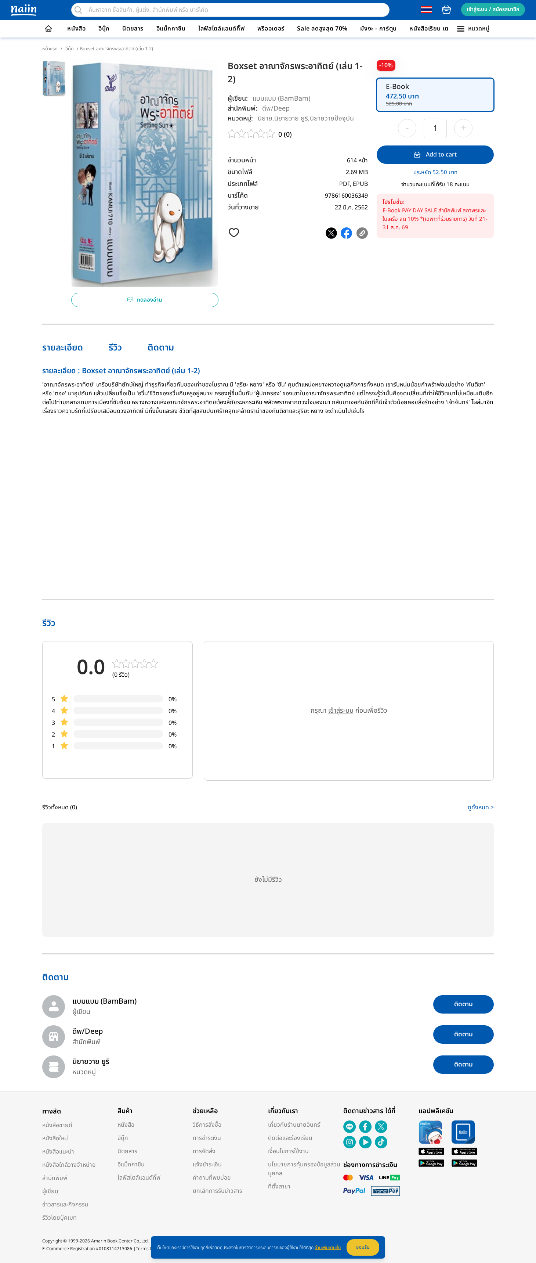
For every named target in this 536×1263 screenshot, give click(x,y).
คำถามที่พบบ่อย (212, 1177)
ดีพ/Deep (276, 108)
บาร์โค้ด (238, 196)
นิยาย (265, 118)
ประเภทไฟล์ (243, 184)
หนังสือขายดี (57, 1125)
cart (446, 9)
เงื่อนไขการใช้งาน (288, 1151)
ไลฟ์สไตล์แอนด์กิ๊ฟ (221, 29)
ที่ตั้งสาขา (279, 1186)
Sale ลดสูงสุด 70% (322, 29)
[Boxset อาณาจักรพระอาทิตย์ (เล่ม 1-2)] (331, 233)
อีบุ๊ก (104, 29)
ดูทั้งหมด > (481, 807)
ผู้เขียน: (238, 99)
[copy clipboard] (362, 233)
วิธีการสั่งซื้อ (207, 1124)
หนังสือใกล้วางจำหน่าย (69, 1165)
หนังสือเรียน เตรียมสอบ (440, 29)
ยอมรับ (363, 1247)
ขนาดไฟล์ (240, 172)
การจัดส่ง (204, 1151)
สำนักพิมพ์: (242, 109)
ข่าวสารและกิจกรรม (65, 1204)
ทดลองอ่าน (149, 300)
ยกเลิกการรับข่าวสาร (217, 1191)
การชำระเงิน (207, 1138)
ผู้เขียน (50, 1191)
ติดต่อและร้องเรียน (290, 1138)
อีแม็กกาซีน (171, 29)
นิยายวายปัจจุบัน (332, 118)
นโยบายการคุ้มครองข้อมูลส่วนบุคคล (304, 1169)
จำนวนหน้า (242, 160)
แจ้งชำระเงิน (207, 1164)
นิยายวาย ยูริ (291, 118)
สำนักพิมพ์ (54, 1178)
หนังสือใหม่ (55, 1138)
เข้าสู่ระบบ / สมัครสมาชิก (493, 9)
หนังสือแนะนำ (58, 1151)
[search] (78, 10)
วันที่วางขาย (243, 207)
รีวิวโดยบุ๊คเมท (59, 1217)
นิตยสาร (133, 29)
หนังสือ (76, 29)
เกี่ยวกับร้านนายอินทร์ (294, 1124)
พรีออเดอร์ (271, 29)
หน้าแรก (50, 49)
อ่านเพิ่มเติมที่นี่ (328, 1247)
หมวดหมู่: (240, 118)
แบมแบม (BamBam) (281, 99)
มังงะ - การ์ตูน (378, 29)
